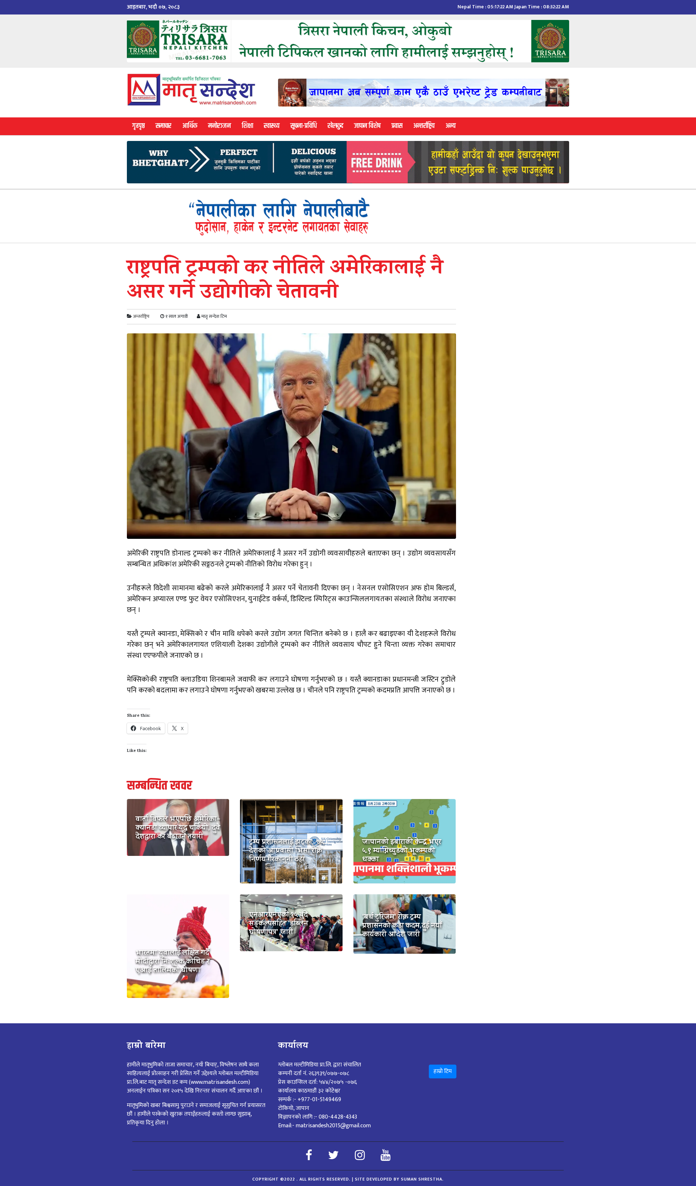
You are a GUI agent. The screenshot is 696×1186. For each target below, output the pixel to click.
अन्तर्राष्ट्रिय (424, 126)
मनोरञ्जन (219, 126)
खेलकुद (335, 126)
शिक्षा (247, 126)
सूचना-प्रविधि (303, 126)
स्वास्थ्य (271, 126)
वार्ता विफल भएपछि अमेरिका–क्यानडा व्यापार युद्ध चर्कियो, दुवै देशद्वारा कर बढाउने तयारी (178, 829)
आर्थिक (189, 126)
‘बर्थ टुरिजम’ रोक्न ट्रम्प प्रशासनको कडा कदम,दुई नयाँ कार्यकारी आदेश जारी (402, 927)
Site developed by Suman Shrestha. (399, 1179)
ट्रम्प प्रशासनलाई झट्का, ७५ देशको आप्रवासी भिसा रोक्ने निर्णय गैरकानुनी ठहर (286, 851)
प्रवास (397, 126)
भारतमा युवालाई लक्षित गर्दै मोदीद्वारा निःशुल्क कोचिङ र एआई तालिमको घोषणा (173, 962)
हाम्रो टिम (443, 1071)
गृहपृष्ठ (138, 126)
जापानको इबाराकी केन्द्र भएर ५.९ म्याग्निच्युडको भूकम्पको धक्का (401, 851)
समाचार (163, 126)
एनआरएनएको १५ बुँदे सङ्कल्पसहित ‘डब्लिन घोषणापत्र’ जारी (278, 924)
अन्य (451, 126)
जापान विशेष (367, 126)
